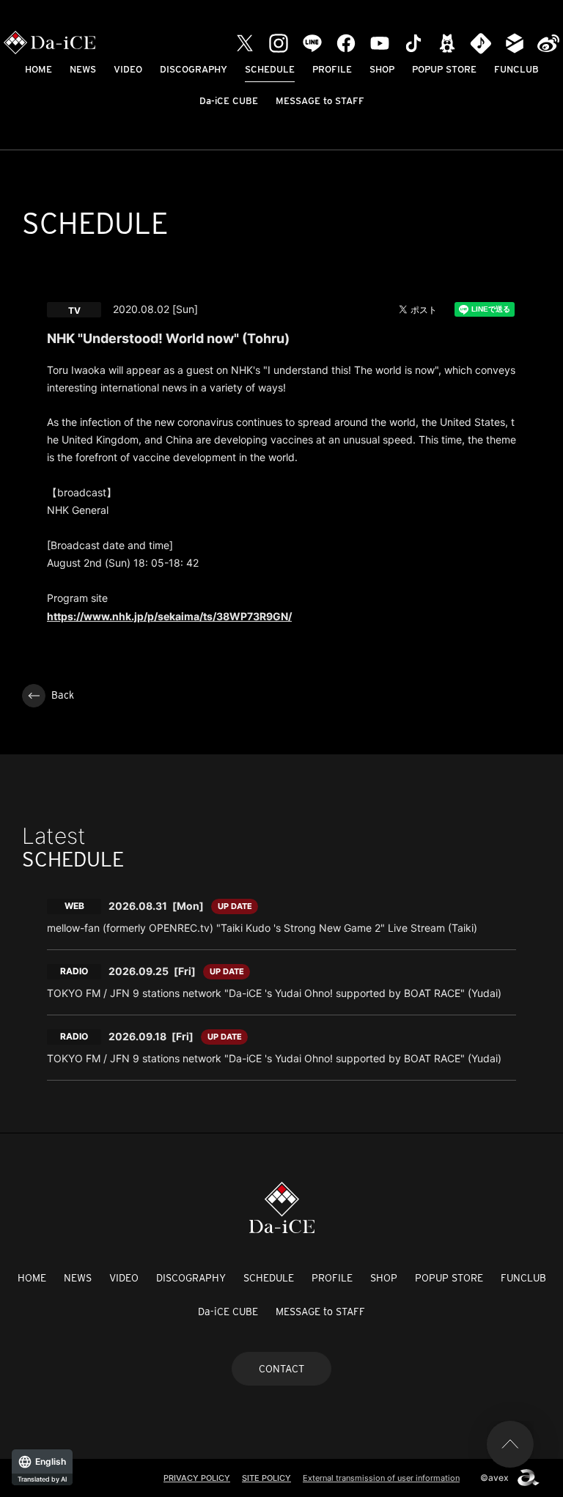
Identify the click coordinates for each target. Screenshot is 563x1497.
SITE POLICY (266, 1478)
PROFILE (332, 69)
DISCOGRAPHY (193, 69)
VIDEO (128, 69)
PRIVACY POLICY (196, 1478)
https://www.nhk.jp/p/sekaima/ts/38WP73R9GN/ (169, 616)
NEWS (83, 69)
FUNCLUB (516, 69)
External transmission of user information (381, 1478)
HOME (38, 69)
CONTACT (281, 1369)
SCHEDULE (270, 69)
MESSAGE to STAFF (320, 100)
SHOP (381, 69)
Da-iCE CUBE (228, 100)
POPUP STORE (444, 69)
